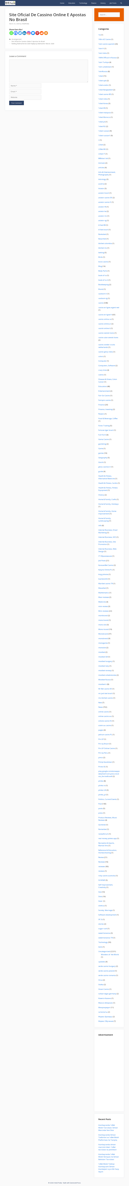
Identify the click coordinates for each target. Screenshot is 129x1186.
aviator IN (102, 207)
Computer (102, 361)
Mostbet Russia (104, 679)
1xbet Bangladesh (105, 90)
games (101, 453)
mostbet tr (102, 684)
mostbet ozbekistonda (107, 675)
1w (99, 35)
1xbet (100, 76)
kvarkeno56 (103, 579)
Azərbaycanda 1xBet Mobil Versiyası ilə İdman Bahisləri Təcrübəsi (108, 1157)
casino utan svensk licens (108, 337)
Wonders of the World (110, 954)
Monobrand (103, 634)
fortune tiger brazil (105, 430)
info (99, 525)
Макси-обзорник (105, 1003)
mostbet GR (103, 657)
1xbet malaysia (104, 112)
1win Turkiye (103, 62)
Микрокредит (104, 1007)
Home (62, 3)
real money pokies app (107, 838)
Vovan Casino (103, 989)
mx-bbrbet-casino (105, 698)
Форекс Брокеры (105, 1016)
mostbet (101, 652)
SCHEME (101, 880)
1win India (102, 53)
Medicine (102, 602)
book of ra (102, 275)
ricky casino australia (106, 875)
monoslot (102, 647)
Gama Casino (103, 439)
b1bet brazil (103, 229)
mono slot (102, 624)
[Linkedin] (24, 33)
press (100, 813)
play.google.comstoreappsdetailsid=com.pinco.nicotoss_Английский (109, 773)
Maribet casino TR (105, 583)
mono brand (103, 620)
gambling (102, 444)
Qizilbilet (102, 825)
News (100, 707)
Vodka (100, 984)
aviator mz (102, 216)
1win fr (101, 48)
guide (100, 471)
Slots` (100, 901)
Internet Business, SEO (107, 537)
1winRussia (102, 71)
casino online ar (104, 324)
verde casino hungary (106, 966)
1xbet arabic (103, 85)
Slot (99, 892)
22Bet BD (102, 149)
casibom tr (102, 294)
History (103, 3)
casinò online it (104, 328)
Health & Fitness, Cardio (107, 483)
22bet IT (101, 154)
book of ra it (103, 280)
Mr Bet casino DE (105, 689)
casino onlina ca (104, 319)
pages (100, 730)
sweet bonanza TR (105, 938)
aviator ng (102, 220)
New (100, 702)
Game (100, 448)
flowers (101, 414)
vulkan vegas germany (107, 993)
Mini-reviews (103, 611)
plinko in (101, 785)
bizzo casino (103, 262)
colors (100, 356)
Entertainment (104, 391)
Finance (93, 3)
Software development (107, 915)
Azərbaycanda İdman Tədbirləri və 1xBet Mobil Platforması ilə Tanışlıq (108, 1137)
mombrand (103, 615)
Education (71, 3)
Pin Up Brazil (103, 744)
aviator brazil (103, 193)
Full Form (102, 435)
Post (100, 804)
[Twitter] (20, 33)
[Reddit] (42, 33)
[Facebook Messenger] (33, 33)
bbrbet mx (102, 248)
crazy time (102, 370)
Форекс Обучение (105, 1021)
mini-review (103, 606)
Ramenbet (102, 829)
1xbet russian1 (104, 135)
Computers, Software (106, 365)
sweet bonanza (104, 933)
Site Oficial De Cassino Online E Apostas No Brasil (28, 41)
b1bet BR (102, 225)
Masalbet (102, 588)
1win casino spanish (106, 44)
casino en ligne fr (105, 314)
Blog (100, 266)
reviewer (101, 866)
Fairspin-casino (104, 400)
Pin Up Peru (103, 753)
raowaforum (103, 834)
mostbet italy (103, 666)
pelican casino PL (105, 734)
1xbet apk (102, 80)
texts (100, 947)
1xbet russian (103, 131)
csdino (101, 375)
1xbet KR (101, 108)
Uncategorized (16, 39)
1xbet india (102, 99)
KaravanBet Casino (105, 565)
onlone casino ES (105, 721)
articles (101, 167)
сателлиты (103, 1012)
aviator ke (102, 211)
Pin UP (101, 739)
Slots (100, 896)
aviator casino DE (105, 197)
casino (101, 303)
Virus (100, 980)
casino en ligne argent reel (108, 307)
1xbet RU (102, 126)
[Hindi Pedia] (10, 3)
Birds (100, 257)
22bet (100, 144)
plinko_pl (102, 794)
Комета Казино (104, 998)
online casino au (104, 716)
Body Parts (102, 271)
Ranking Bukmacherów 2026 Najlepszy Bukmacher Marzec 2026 (32, 44)
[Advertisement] (109, 1075)
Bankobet (102, 234)
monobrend (103, 638)
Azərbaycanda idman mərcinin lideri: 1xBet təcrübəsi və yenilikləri (107, 1147)
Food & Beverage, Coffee (108, 418)
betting (101, 252)
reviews (101, 871)
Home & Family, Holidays (108, 504)
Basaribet (102, 239)
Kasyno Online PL (105, 570)
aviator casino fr (104, 202)
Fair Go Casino (104, 395)
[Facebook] (16, 33)
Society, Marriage (105, 910)
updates (101, 961)
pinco (100, 757)
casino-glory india (105, 352)
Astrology (102, 179)
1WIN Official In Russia (107, 57)
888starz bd (103, 158)
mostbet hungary (105, 661)
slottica (101, 905)
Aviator (101, 188)
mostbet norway (104, 670)
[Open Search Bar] (121, 3)
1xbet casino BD (104, 94)
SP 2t (100, 919)
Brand (100, 289)
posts (100, 808)
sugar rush (102, 928)
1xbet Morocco (104, 117)
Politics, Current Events (107, 799)
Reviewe (101, 862)
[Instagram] (29, 33)
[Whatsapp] (11, 33)
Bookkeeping (103, 284)
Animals (101, 163)
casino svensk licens (106, 333)
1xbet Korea (103, 103)
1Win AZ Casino (104, 39)
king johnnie (103, 574)
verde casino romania (107, 975)
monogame (103, 643)
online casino (103, 712)
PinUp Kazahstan (105, 762)
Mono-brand (103, 629)
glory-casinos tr (104, 467)
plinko (100, 781)
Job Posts (113, 3)
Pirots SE (101, 766)
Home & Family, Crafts (107, 499)
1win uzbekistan (104, 67)
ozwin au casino (104, 725)
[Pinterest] (37, 33)
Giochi (100, 462)
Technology (83, 3)
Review (101, 857)
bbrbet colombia (105, 243)
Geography (102, 457)
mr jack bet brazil (105, 693)
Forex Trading (104, 425)
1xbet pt (101, 122)
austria (101, 184)
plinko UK (102, 790)
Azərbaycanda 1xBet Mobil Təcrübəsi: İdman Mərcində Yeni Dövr (108, 1127)
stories (101, 924)
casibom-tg (102, 298)
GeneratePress (75, 1183)
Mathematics (103, 592)
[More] (46, 33)
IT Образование (105, 556)
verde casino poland (106, 971)
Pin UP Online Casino (106, 748)
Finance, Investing (105, 409)
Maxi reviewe (103, 597)
